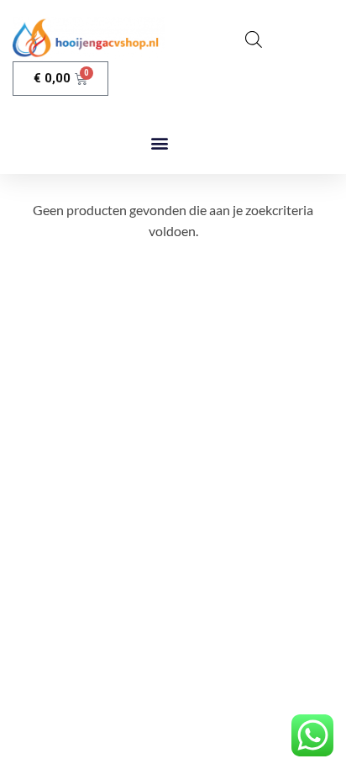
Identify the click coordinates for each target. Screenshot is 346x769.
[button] (159, 143)
